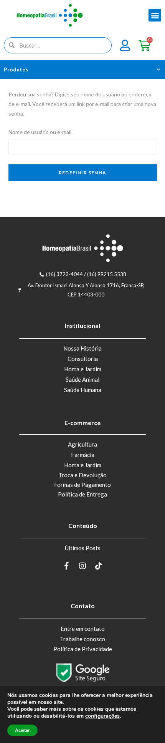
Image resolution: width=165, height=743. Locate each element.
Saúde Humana (82, 389)
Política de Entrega (82, 494)
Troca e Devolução (82, 475)
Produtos (16, 69)
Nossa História (82, 348)
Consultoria (83, 358)
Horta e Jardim (82, 369)
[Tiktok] (98, 566)
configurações (102, 716)
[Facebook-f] (66, 566)
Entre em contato (83, 628)
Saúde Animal (82, 379)
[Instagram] (82, 566)
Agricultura (82, 444)
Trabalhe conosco (82, 638)
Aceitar (22, 730)
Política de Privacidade (82, 648)
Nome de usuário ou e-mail (39, 132)
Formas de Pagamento (82, 484)
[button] (154, 15)
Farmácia (82, 454)
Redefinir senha (82, 172)
